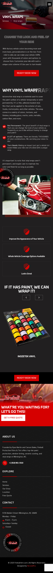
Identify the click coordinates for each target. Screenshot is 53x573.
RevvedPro (31, 566)
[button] (49, 4)
